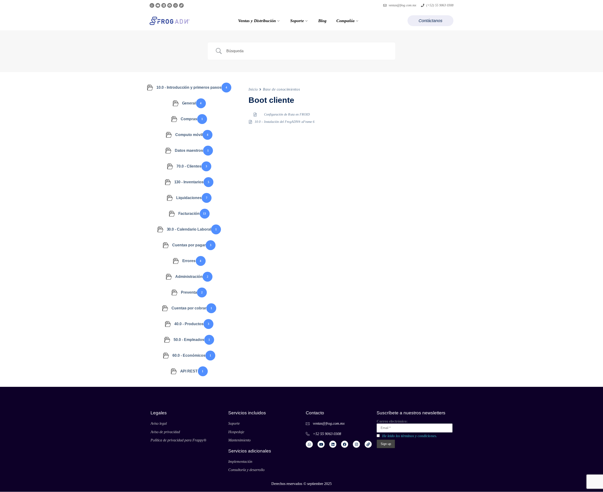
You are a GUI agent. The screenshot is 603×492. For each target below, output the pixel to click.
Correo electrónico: (392, 421)
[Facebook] (169, 5)
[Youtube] (157, 5)
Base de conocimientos (281, 89)
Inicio (253, 89)
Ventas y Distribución (257, 20)
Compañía (345, 20)
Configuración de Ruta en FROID (287, 114)
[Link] (181, 5)
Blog (322, 20)
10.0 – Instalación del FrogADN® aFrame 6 (284, 122)
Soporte (297, 20)
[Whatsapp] (152, 5)
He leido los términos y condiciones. (409, 436)
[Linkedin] (163, 5)
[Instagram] (175, 5)
